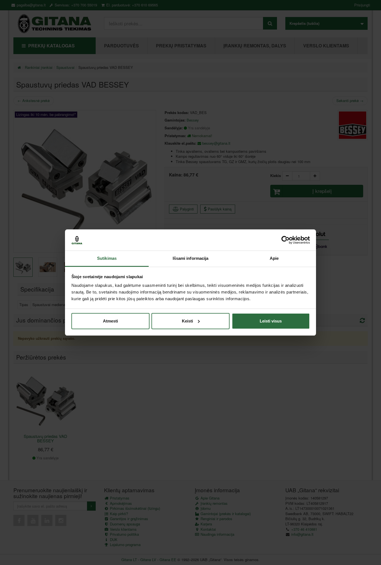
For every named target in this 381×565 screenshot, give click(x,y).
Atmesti (110, 321)
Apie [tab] (274, 258)
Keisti (187, 321)
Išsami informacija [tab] (191, 258)
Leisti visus (271, 321)
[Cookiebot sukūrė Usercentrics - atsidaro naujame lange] (285, 240)
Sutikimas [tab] (107, 258)
